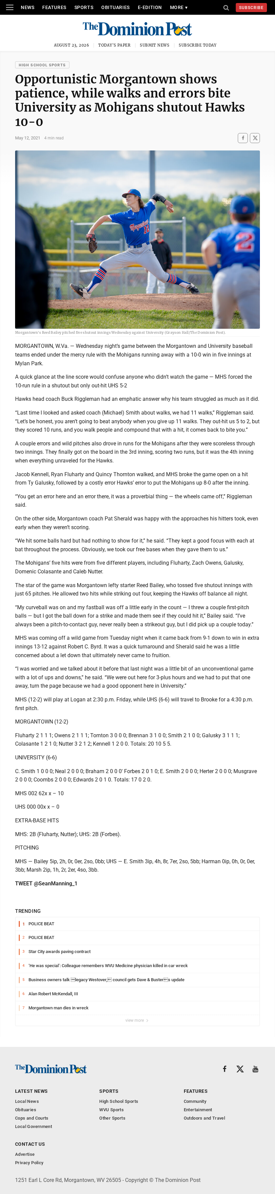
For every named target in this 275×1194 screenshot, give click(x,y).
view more (135, 1020)
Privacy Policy (29, 1162)
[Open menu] (10, 7)
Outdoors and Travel (204, 1118)
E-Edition (150, 7)
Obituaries (115, 7)
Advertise (25, 1154)
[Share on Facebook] (243, 138)
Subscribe (251, 7)
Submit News (154, 45)
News (27, 7)
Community (195, 1101)
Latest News (31, 1091)
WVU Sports (111, 1109)
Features (54, 7)
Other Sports (112, 1118)
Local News (27, 1101)
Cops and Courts (32, 1118)
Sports (83, 7)
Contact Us (30, 1144)
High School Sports (42, 65)
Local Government (33, 1126)
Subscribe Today (198, 45)
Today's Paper (114, 45)
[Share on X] (255, 138)
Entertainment (198, 1109)
